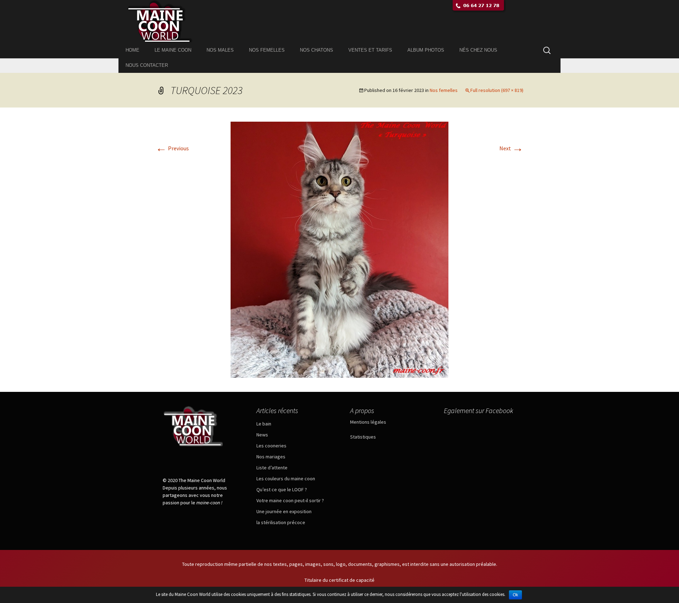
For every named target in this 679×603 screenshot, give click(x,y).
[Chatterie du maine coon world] (339, 21)
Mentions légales (368, 422)
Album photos (425, 50)
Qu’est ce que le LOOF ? (281, 489)
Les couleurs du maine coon (285, 478)
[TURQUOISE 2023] (339, 249)
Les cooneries (271, 445)
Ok (515, 594)
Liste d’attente (272, 467)
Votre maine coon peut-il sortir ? (290, 500)
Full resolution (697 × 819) (496, 90)
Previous (172, 148)
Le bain (263, 424)
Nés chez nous (478, 50)
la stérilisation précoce (280, 522)
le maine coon (173, 50)
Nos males (220, 50)
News (262, 434)
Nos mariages (270, 456)
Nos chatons (316, 50)
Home (132, 50)
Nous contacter (147, 65)
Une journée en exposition (284, 511)
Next (511, 148)
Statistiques (363, 437)
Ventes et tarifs (370, 50)
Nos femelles (267, 50)
